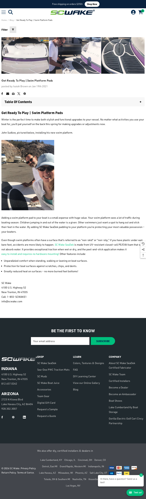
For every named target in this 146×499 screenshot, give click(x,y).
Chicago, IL (70, 460)
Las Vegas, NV (73, 485)
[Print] (13, 93)
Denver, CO (100, 460)
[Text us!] (135, 493)
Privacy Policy (28, 468)
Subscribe (103, 341)
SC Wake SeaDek (64, 244)
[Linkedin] (24, 417)
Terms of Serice (25, 472)
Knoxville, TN (95, 479)
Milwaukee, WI (65, 472)
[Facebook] (2, 93)
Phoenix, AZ (81, 472)
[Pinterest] (24, 93)
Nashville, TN (79, 479)
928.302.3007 (9, 408)
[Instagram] (18, 417)
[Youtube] (7, 417)
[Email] (7, 93)
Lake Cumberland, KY (51, 460)
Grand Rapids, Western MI (73, 466)
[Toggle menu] (3, 12)
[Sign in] (133, 12)
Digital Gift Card (46, 402)
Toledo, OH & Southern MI (57, 479)
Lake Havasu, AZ (47, 472)
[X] (18, 93)
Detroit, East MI (49, 466)
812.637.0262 (9, 383)
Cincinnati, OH (85, 460)
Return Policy (8, 472)
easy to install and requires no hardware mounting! (30, 253)
